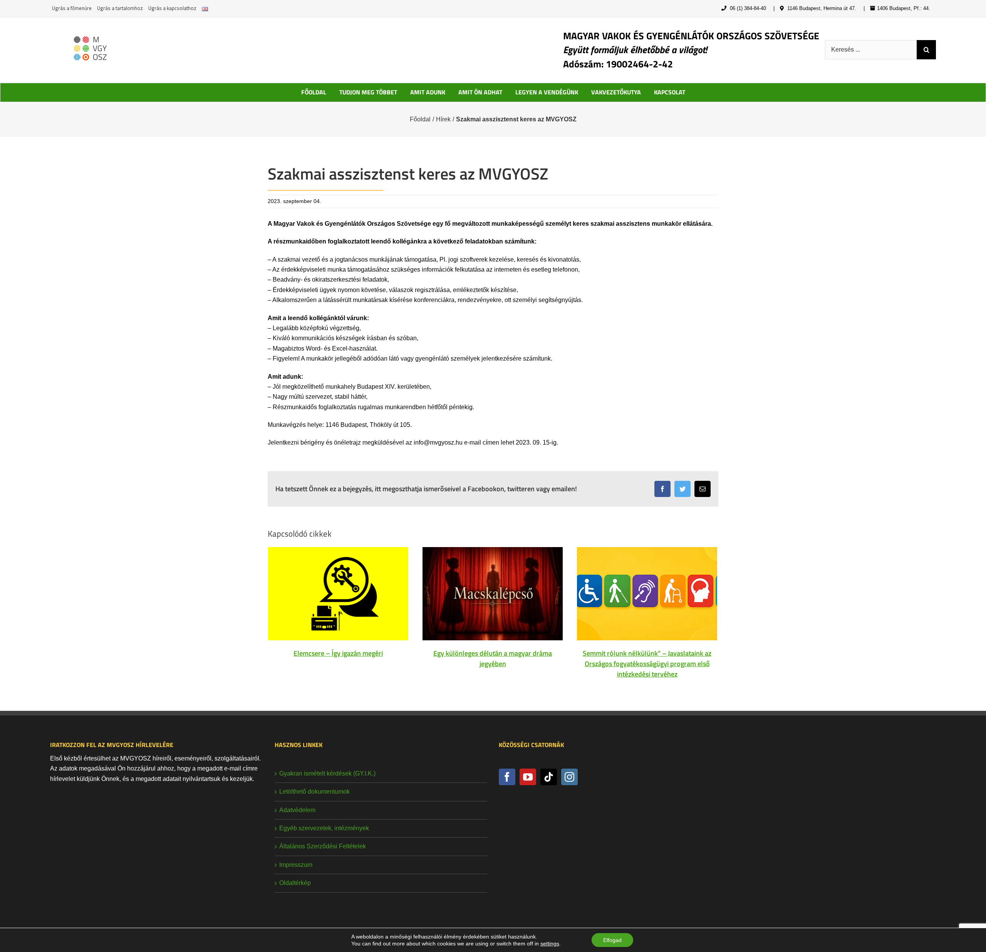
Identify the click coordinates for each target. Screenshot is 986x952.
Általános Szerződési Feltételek (322, 846)
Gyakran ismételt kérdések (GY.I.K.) (327, 773)
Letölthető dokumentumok (314, 791)
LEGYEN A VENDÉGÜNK (546, 92)
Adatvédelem (297, 810)
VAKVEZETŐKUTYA (616, 92)
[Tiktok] (548, 777)
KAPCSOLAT (669, 92)
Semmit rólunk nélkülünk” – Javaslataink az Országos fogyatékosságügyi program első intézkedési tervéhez (647, 664)
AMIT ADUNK (427, 92)
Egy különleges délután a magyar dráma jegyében (492, 658)
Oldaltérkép (295, 883)
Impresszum (295, 864)
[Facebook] (507, 777)
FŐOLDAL (313, 92)
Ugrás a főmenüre (72, 8)
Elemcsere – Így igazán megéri (338, 653)
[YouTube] (528, 777)
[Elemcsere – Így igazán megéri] (338, 593)
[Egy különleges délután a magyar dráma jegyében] (492, 593)
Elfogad (612, 940)
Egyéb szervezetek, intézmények (324, 828)
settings (549, 943)
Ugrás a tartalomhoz (120, 8)
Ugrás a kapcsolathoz (172, 8)
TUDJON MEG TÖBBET (368, 92)
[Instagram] (569, 777)
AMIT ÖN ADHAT (480, 92)
